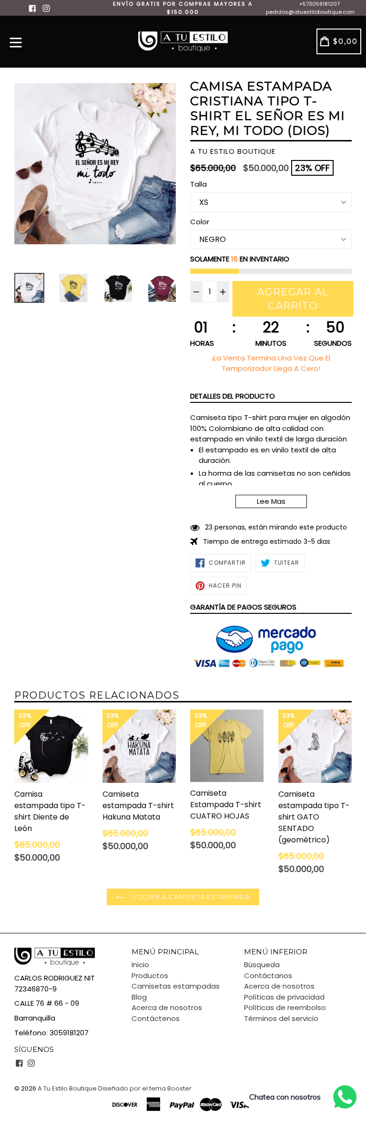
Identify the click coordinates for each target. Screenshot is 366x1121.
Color (199, 222)
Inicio (140, 965)
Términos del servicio (281, 1018)
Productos (150, 976)
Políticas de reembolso (285, 1007)
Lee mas (271, 501)
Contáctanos (268, 976)
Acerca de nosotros (167, 1007)
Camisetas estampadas (176, 986)
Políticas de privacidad (284, 997)
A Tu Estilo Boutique (67, 1088)
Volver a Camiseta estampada (190, 897)
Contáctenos (156, 1018)
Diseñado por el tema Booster (145, 1088)
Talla (198, 184)
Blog (139, 997)
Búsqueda (262, 965)
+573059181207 (319, 4)
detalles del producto (232, 396)
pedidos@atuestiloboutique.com (310, 12)
